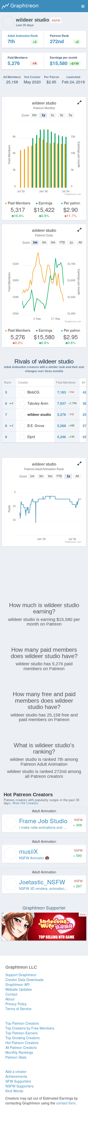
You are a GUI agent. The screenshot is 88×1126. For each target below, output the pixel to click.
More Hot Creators (25, 803)
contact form (66, 1103)
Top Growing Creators (22, 1037)
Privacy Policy (16, 1003)
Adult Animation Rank (23, 35)
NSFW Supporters (19, 1086)
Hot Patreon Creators (21, 1042)
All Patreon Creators (21, 1047)
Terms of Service (18, 1008)
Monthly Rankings (19, 1052)
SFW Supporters (18, 1081)
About (9, 999)
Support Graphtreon (20, 974)
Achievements (16, 1076)
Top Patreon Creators (22, 1023)
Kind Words (14, 1090)
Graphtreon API (17, 984)
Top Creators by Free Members (29, 1028)
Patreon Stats (15, 1057)
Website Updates (18, 989)
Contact (11, 994)
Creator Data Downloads (24, 979)
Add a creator (15, 1071)
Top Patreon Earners (21, 1032)
